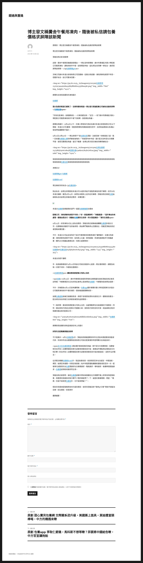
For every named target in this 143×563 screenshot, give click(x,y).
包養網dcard (57, 180)
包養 (111, 194)
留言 (30, 424)
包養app (84, 288)
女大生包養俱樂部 (64, 346)
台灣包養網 (100, 147)
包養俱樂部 (59, 273)
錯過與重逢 (16, 15)
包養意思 (99, 83)
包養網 (55, 101)
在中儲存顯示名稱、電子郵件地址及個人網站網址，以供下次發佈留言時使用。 (56, 487)
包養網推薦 (83, 209)
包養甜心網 (63, 139)
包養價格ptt (71, 69)
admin (30, 51)
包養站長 (84, 136)
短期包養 (73, 150)
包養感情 (59, 296)
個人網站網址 (32, 476)
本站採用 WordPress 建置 (25, 554)
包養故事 (72, 185)
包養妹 (68, 381)
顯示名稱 (31, 456)
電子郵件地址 (33, 466)
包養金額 (58, 109)
